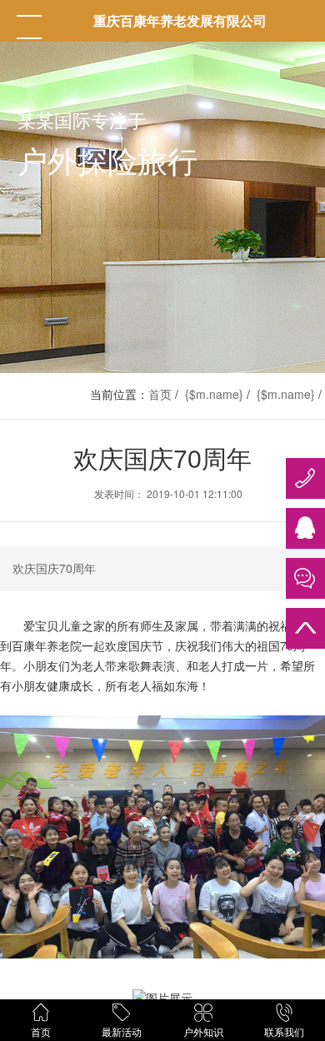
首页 (160, 394)
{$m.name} (214, 394)
